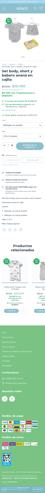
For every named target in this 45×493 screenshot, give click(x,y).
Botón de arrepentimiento (25, 478)
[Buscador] (35, 8)
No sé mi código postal (10, 165)
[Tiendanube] (10, 482)
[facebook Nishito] (12, 399)
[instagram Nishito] (5, 399)
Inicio (4, 64)
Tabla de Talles (8, 356)
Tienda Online (8, 337)
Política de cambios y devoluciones (17, 351)
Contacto (6, 361)
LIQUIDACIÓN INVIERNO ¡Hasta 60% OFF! (22, 2)
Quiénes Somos (9, 342)
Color (4, 120)
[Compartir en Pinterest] (21, 231)
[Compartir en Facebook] (10, 231)
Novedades (7, 366)
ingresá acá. (7, 478)
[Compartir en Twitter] (16, 231)
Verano (12, 64)
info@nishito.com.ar (14, 378)
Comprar (11, 311)
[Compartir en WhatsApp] (4, 230)
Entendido (38, 489)
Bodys (21, 64)
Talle (3, 131)
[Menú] (4, 8)
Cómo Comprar (8, 347)
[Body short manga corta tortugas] (23, 311)
